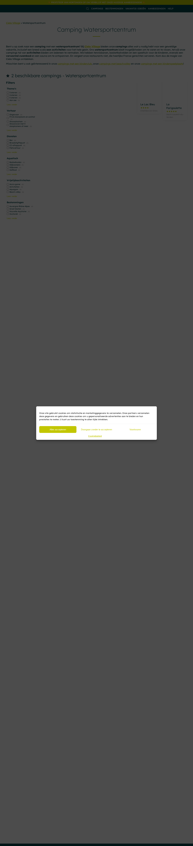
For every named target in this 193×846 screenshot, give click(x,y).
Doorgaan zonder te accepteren (96, 429)
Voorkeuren (135, 429)
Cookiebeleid (95, 436)
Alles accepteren (58, 429)
